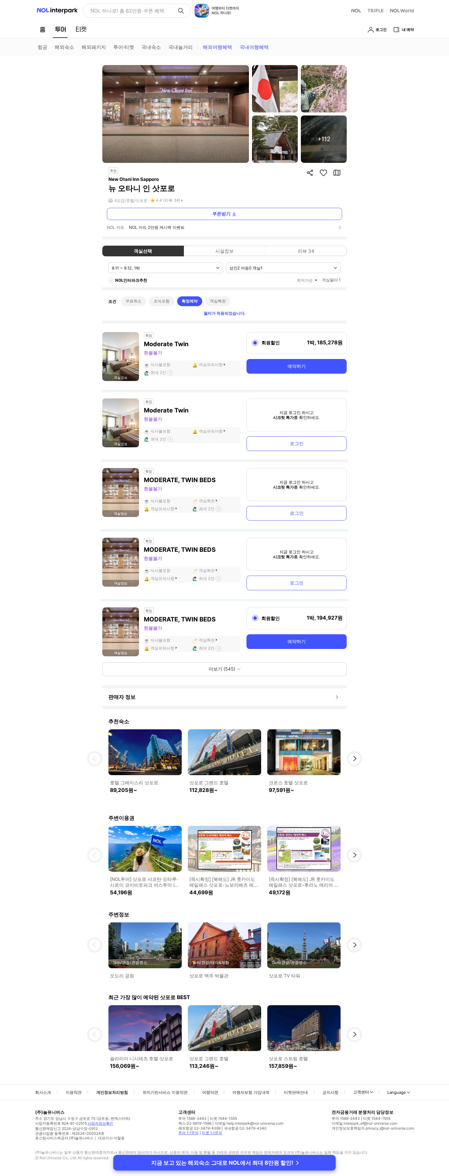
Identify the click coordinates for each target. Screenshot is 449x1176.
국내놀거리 (180, 47)
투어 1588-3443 (192, 1118)
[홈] (42, 29)
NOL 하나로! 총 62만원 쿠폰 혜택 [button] (127, 11)
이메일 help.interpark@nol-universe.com (249, 1123)
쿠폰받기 (221, 214)
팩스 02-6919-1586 (194, 1123)
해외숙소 (64, 47)
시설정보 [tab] (224, 251)
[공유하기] (310, 172)
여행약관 (210, 1092)
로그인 (297, 443)
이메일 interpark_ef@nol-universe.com (364, 1123)
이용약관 (74, 1092)
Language (396, 1092)
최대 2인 (158, 372)
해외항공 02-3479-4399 (199, 1128)
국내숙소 (151, 47)
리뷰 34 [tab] (306, 251)
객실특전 (218, 301)
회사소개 (43, 1092)
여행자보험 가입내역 (250, 1092)
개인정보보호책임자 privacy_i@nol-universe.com (373, 1128)
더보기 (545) (222, 669)
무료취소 (133, 301)
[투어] (60, 29)
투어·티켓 (123, 47)
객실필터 (331, 279)
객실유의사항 (211, 364)
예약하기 (296, 366)
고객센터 (361, 1092)
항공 (42, 47)
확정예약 (190, 301)
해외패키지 (94, 47)
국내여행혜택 (254, 47)
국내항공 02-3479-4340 (245, 1128)
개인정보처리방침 (112, 1092)
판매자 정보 (122, 697)
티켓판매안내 (296, 1092)
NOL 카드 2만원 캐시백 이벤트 (156, 227)
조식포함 (162, 301)
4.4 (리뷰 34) (168, 200)
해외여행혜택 (217, 47)
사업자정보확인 (100, 1123)
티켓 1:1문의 (212, 1132)
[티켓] (81, 29)
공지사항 (330, 1092)
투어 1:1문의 (188, 1132)
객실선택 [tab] (143, 251)
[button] (95, 759)
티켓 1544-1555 (223, 1118)
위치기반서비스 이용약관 (165, 1092)
